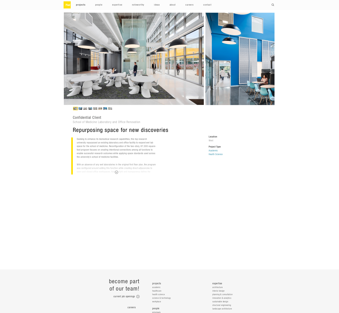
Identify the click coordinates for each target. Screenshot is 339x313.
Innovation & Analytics (221, 298)
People (98, 5)
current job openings (124, 296)
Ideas (157, 5)
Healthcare (156, 291)
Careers (189, 5)
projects (156, 283)
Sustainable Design (220, 302)
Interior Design (218, 291)
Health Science (216, 154)
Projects (80, 5)
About (173, 5)
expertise (217, 283)
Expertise (117, 5)
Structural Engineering (221, 305)
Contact (207, 5)
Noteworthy (138, 5)
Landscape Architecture (222, 309)
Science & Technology (161, 298)
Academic (213, 150)
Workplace (156, 302)
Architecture (217, 287)
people (155, 308)
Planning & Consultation (222, 294)
